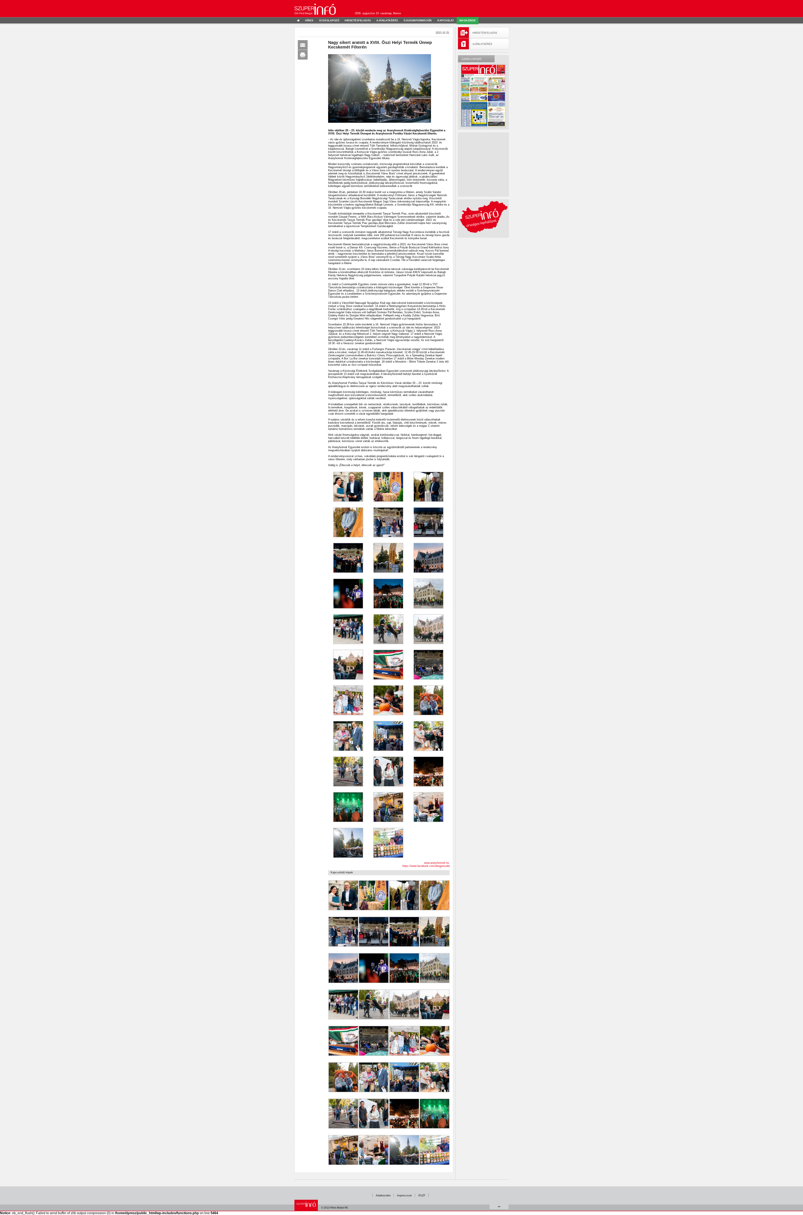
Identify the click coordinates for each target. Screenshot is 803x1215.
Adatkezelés (383, 1195)
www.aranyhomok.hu (437, 862)
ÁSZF (421, 1195)
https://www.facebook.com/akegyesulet (426, 865)
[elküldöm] (303, 45)
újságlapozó (329, 20)
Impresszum (404, 1195)
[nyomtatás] (303, 55)
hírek (309, 20)
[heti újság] (483, 95)
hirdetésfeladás (358, 20)
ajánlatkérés (387, 20)
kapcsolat (445, 20)
